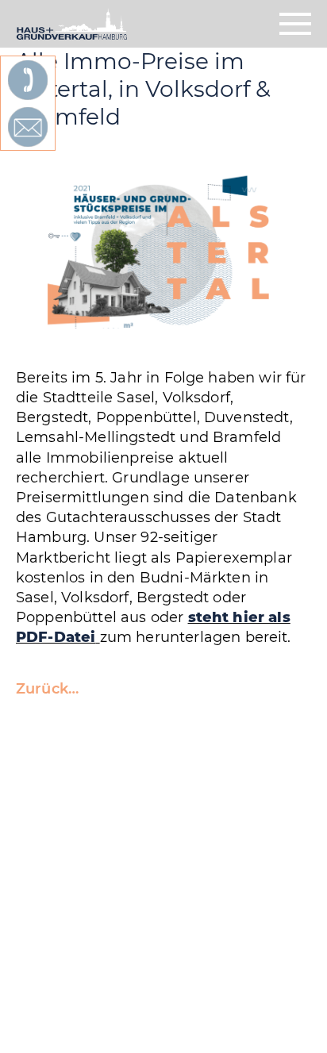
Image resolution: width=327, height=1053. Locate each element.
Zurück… (47, 689)
